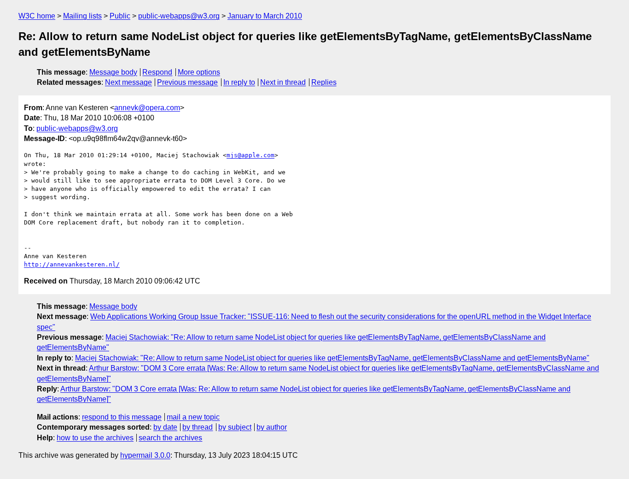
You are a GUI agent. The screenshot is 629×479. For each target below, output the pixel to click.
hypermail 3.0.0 (145, 455)
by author (271, 427)
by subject (234, 427)
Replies (324, 82)
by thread (197, 427)
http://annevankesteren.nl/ (72, 264)
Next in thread (283, 82)
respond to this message (122, 417)
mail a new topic (193, 417)
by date (165, 427)
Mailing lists (82, 16)
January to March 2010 (264, 16)
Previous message (187, 82)
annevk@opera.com (147, 108)
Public (120, 16)
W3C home (36, 16)
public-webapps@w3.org (179, 16)
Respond (157, 72)
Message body (113, 72)
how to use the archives (95, 438)
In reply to (239, 82)
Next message (128, 82)
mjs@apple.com (250, 155)
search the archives (170, 438)
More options (199, 72)
